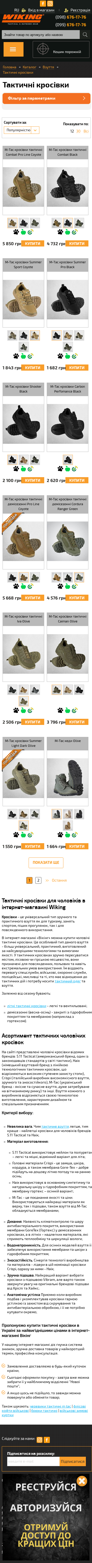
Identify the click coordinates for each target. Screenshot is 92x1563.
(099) (70, 25)
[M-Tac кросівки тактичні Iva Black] (12, 689)
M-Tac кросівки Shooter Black (23, 389)
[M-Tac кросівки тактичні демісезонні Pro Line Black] (12, 577)
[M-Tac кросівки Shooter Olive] (34, 459)
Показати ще (46, 862)
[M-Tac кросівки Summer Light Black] (12, 814)
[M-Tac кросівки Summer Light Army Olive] (34, 814)
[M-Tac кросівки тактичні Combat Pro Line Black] (23, 223)
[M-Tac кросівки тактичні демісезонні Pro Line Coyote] (23, 577)
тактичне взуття (55, 1126)
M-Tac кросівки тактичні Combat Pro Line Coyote (23, 152)
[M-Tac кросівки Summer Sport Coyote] (34, 335)
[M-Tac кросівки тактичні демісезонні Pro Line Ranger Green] (34, 577)
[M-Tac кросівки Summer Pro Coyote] (67, 335)
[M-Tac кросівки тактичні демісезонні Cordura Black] (67, 577)
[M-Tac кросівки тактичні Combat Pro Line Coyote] (12, 223)
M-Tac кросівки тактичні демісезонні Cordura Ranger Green (67, 504)
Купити (32, 243)
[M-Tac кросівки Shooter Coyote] (23, 459)
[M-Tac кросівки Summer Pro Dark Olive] (79, 335)
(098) (70, 17)
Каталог (29, 67)
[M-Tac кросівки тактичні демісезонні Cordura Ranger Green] (79, 577)
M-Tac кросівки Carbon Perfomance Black (67, 389)
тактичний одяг (68, 981)
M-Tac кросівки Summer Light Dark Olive (23, 743)
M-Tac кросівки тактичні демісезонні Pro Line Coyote (23, 504)
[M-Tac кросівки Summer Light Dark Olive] (23, 825)
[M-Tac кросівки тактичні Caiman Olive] (56, 689)
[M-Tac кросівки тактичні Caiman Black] (79, 689)
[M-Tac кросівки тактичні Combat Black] (67, 223)
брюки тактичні (44, 1411)
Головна (9, 67)
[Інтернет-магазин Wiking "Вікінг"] (23, 19)
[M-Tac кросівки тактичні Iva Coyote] (23, 689)
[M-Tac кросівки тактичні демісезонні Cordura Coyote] (56, 577)
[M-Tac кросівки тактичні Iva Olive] (23, 701)
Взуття (48, 67)
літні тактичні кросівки (26, 1006)
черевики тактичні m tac (50, 1406)
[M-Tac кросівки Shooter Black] (12, 459)
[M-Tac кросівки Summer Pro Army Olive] (67, 346)
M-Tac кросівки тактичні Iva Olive (23, 619)
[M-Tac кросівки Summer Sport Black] (23, 335)
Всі (86, 131)
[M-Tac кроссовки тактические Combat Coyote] (56, 223)
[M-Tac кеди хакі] (67, 814)
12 (72, 131)
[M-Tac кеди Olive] (56, 814)
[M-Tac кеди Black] (79, 814)
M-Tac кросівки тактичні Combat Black (67, 152)
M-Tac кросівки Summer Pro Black (67, 264)
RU (16, 10)
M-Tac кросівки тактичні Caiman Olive (67, 619)
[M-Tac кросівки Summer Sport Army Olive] (23, 346)
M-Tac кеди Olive (68, 741)
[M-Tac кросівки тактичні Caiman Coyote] (67, 689)
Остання (59, 880)
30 (78, 131)
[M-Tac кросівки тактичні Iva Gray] (34, 689)
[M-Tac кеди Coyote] (67, 825)
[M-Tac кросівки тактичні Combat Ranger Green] (79, 223)
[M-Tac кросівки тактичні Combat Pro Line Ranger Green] (34, 223)
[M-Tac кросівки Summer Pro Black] (56, 335)
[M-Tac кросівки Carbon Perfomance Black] (67, 459)
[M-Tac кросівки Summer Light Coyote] (23, 814)
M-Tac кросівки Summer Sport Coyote (23, 264)
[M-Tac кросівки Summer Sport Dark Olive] (12, 335)
